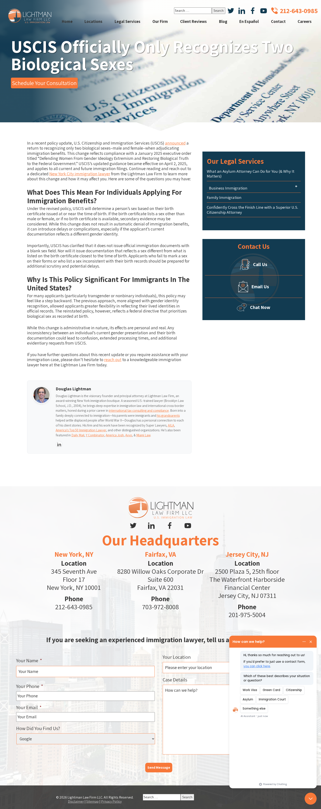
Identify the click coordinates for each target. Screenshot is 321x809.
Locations (93, 21)
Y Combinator (95, 435)
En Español (249, 21)
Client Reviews (193, 21)
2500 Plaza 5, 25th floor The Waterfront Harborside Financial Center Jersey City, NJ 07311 (247, 583)
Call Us (260, 264)
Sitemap (92, 801)
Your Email (28, 707)
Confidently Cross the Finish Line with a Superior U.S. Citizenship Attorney (252, 210)
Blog (223, 21)
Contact (278, 21)
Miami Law (143, 435)
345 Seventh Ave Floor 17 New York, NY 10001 (74, 579)
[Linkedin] (59, 444)
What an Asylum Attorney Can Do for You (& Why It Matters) (250, 174)
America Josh (115, 435)
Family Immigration (224, 197)
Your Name (29, 660)
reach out (112, 359)
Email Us (260, 286)
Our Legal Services (235, 161)
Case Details (175, 680)
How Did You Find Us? (38, 728)
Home (67, 21)
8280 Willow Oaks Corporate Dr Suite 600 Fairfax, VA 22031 (160, 579)
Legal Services (127, 21)
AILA (171, 425)
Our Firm (160, 21)
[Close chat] (311, 799)
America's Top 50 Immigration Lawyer (81, 430)
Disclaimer (76, 801)
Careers (305, 21)
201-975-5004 (247, 614)
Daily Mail (77, 435)
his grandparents (168, 415)
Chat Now (260, 307)
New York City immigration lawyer (79, 174)
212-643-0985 (73, 606)
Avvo (128, 435)
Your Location (177, 657)
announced (175, 143)
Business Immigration (228, 188)
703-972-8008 (160, 606)
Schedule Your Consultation (44, 83)
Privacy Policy (111, 801)
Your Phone (29, 686)
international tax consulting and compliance (139, 410)
